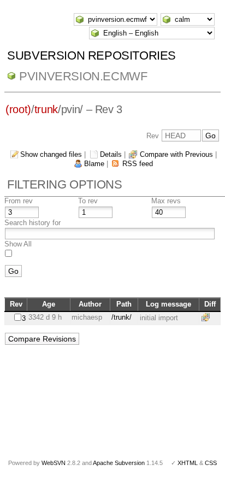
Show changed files (51, 154)
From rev (18, 201)
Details (111, 154)
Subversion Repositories (91, 55)
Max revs (166, 201)
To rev (88, 201)
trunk (46, 109)
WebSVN (54, 463)
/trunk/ (121, 317)
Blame (94, 164)
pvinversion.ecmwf (83, 76)
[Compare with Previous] (207, 317)
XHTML (187, 463)
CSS (211, 463)
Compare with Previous (176, 154)
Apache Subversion (119, 463)
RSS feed (137, 164)
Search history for (32, 223)
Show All (18, 244)
